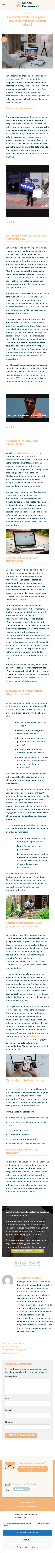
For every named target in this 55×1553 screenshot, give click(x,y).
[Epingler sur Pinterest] (34, 1263)
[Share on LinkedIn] (39, 1263)
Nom (7, 1398)
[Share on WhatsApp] (16, 1263)
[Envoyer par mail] (30, 1263)
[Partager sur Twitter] (25, 1263)
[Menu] (3, 4)
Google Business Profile (26, 453)
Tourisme (27, 13)
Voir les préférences (27, 1547)
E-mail (8, 1410)
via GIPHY (10, 222)
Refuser (27, 1540)
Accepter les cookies (27, 1533)
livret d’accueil (19, 1089)
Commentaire (12, 1376)
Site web (9, 1422)
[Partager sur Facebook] (20, 1263)
